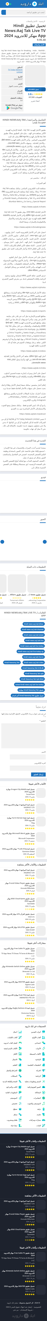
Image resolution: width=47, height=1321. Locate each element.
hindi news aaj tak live (34, 640)
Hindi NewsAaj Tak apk (34, 673)
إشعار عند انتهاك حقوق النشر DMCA (19, 1307)
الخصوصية (37, 1307)
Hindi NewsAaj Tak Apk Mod (32, 679)
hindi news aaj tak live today (31, 646)
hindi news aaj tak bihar (33, 624)
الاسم (44, 752)
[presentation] (44, 542)
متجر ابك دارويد (12, 1303)
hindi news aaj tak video (33, 662)
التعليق (43, 721)
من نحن (16, 1310)
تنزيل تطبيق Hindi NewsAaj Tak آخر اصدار (27, 695)
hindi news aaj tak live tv (33, 657)
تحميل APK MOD (33, 89)
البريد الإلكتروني (40, 763)
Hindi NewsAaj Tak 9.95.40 (32, 668)
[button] (3, 12)
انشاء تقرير (35, 101)
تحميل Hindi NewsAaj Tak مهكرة (31, 690)
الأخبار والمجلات (31, 21)
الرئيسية (42, 21)
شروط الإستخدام (26, 1310)
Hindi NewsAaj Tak (11, 662)
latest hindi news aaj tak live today (29, 684)
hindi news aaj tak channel (32, 629)
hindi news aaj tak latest (33, 635)
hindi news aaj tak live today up (30, 651)
